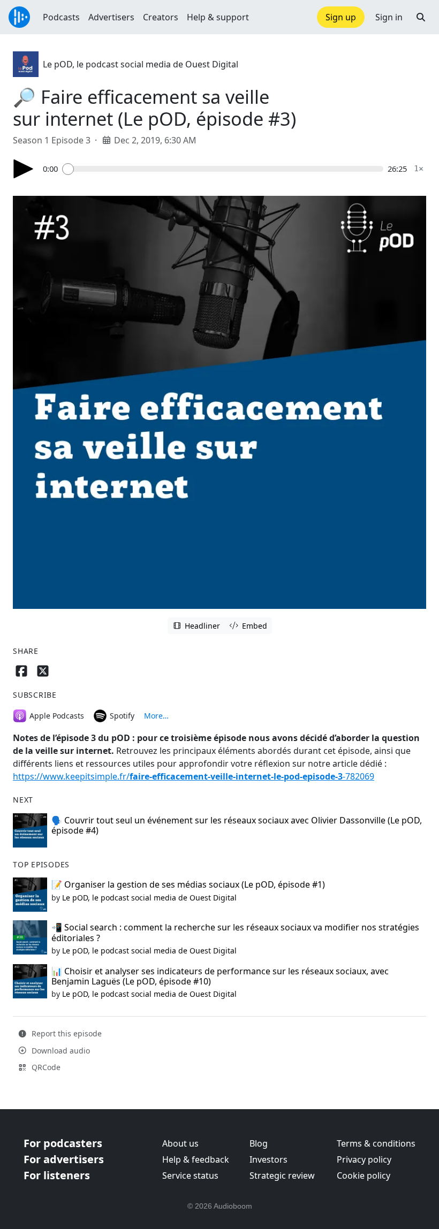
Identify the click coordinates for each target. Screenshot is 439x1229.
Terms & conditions (376, 1143)
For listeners (57, 1175)
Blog (258, 1143)
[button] (420, 17)
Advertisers (111, 17)
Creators (160, 17)
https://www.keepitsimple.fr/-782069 (193, 776)
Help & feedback (195, 1159)
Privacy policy (364, 1159)
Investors (268, 1159)
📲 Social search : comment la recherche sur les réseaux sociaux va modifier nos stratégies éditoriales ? (235, 932)
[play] (23, 168)
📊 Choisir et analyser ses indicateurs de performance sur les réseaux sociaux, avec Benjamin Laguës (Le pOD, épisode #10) (220, 976)
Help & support (218, 17)
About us (180, 1143)
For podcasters (63, 1143)
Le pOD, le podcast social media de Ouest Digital (140, 64)
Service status (190, 1175)
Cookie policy (363, 1175)
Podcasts (61, 17)
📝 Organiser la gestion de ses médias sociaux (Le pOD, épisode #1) (188, 884)
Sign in (389, 17)
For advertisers (64, 1159)
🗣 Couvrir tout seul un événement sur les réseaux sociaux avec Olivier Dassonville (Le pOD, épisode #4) (236, 825)
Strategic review (282, 1175)
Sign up (341, 17)
